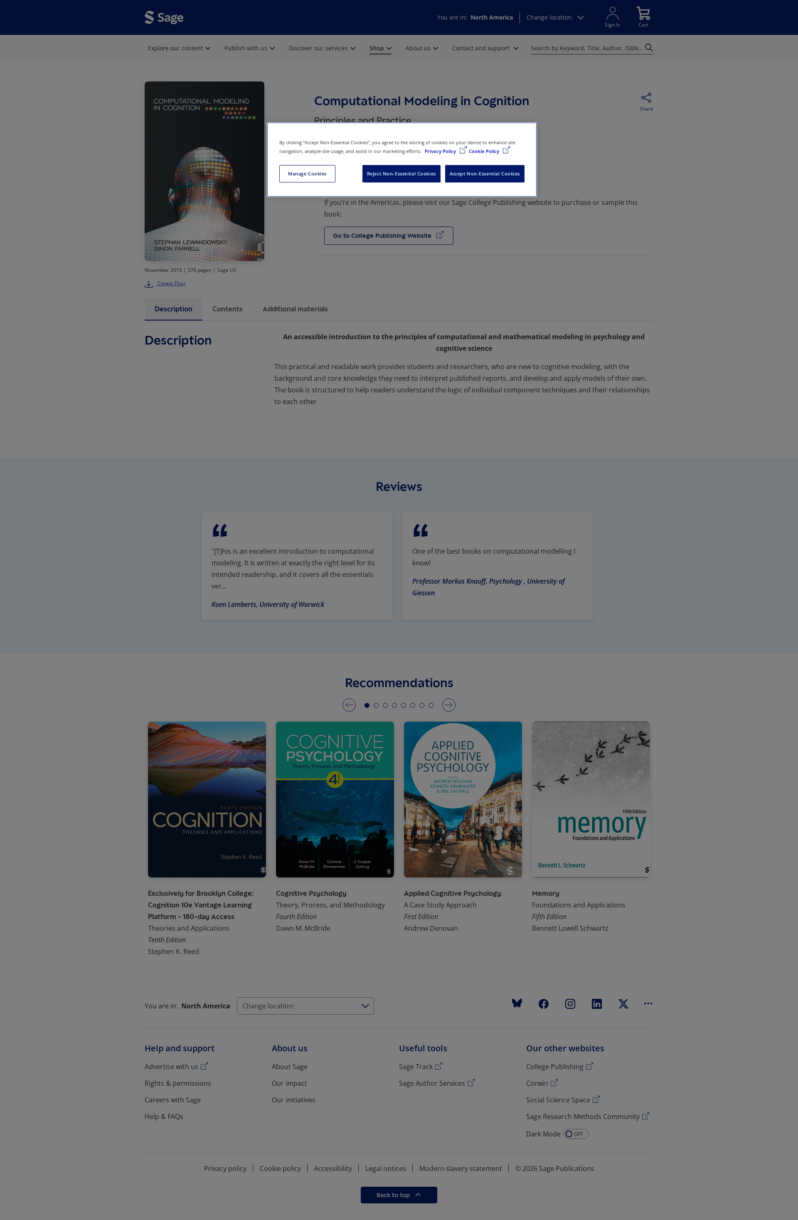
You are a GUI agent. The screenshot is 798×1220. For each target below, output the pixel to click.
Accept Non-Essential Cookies (485, 173)
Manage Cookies (307, 173)
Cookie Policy (484, 151)
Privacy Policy (441, 151)
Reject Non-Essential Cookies (401, 173)
